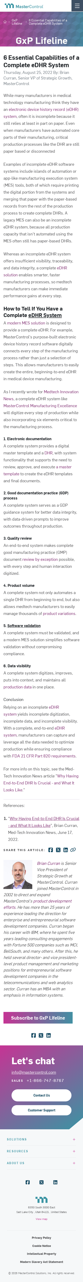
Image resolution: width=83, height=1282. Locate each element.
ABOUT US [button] (16, 1163)
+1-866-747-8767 (45, 1080)
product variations (59, 613)
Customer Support (41, 1110)
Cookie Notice (41, 1246)
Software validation (24, 625)
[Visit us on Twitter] (41, 1182)
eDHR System (45, 314)
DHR (48, 453)
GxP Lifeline (17, 22)
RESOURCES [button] (18, 1151)
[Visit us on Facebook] (27, 1182)
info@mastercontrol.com (34, 1072)
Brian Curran (48, 863)
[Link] (73, 849)
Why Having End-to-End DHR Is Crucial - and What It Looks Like (41, 783)
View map (41, 1219)
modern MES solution (26, 323)
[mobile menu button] (77, 5)
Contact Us (41, 1095)
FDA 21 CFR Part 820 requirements (44, 756)
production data (17, 687)
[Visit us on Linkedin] (55, 1182)
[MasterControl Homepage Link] (24, 6)
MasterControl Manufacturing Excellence (40, 405)
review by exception (40, 559)
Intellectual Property (41, 1254)
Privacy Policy (41, 1237)
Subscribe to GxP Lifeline (38, 1017)
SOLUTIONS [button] (17, 1139)
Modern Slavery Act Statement (41, 1262)
